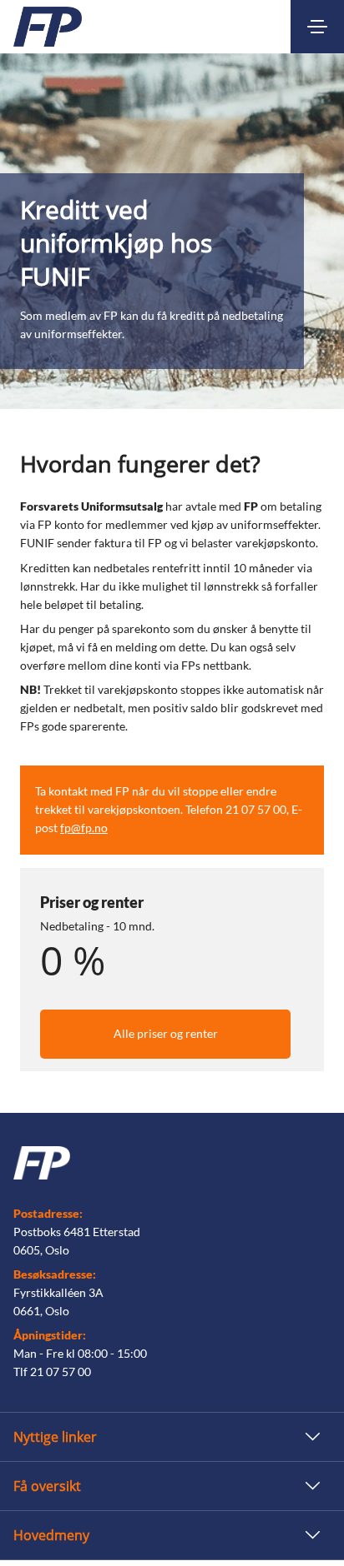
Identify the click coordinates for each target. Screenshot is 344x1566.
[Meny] (317, 26)
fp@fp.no (84, 827)
